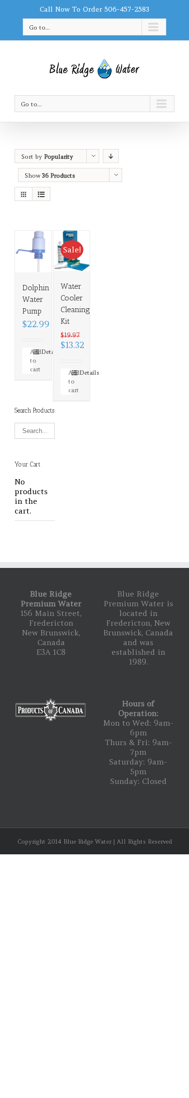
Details (42, 351)
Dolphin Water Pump (35, 299)
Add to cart (31, 360)
